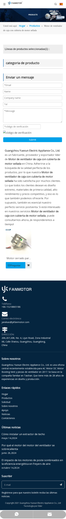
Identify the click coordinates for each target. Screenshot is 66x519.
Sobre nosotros (10, 406)
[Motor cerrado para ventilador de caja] (18, 241)
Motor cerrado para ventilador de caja (18, 258)
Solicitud (6, 402)
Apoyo (5, 410)
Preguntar (15, 265)
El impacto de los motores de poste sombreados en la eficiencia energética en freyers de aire (32, 462)
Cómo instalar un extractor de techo (23, 434)
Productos (7, 398)
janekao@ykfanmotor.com (15, 322)
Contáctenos (8, 418)
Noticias (6, 414)
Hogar (5, 394)
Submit (32, 139)
